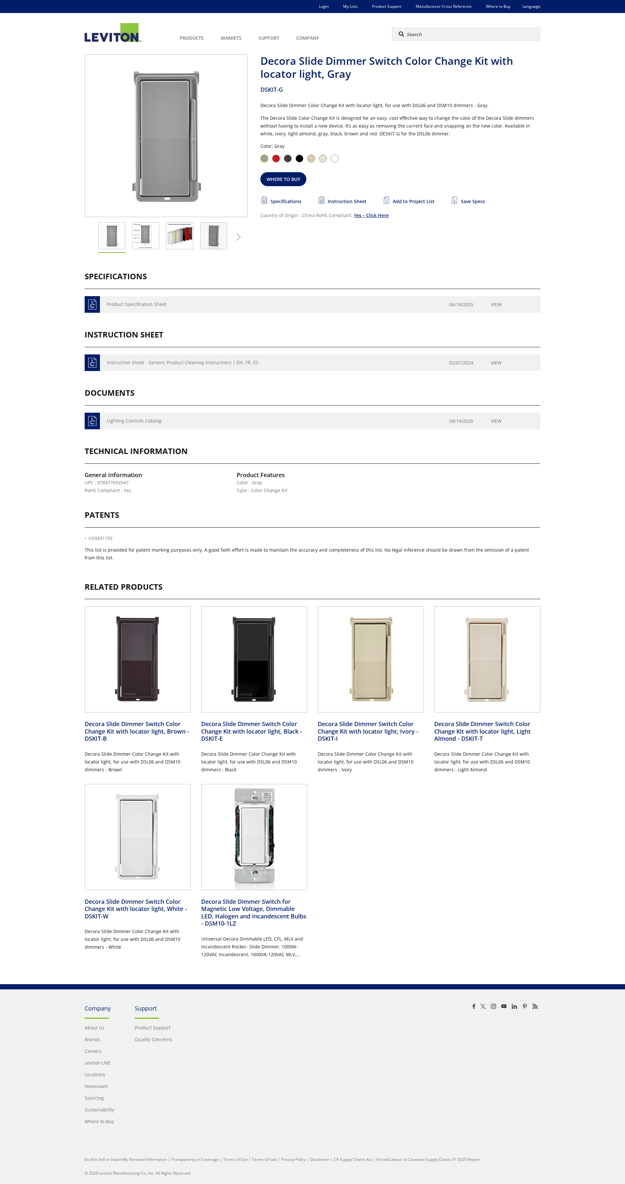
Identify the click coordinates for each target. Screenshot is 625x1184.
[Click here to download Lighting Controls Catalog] (92, 421)
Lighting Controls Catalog (134, 421)
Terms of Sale (264, 1159)
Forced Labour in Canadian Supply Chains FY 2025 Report (427, 1159)
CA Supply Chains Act (353, 1159)
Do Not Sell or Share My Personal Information (126, 1159)
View (496, 304)
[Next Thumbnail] (237, 237)
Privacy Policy (293, 1159)
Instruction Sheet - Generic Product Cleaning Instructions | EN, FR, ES (182, 362)
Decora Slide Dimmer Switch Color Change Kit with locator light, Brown (137, 731)
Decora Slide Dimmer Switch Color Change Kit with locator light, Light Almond (482, 731)
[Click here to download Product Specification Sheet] (92, 304)
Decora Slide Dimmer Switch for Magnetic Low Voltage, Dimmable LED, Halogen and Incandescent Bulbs (253, 913)
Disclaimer (319, 1159)
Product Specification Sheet (136, 304)
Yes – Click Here (371, 215)
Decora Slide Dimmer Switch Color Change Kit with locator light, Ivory (368, 731)
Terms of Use (235, 1159)
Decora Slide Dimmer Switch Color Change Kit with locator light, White (136, 909)
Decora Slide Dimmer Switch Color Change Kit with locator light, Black (251, 731)
